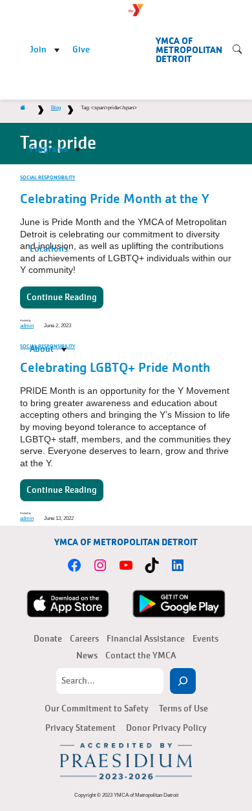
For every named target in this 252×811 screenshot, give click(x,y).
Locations (49, 248)
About (42, 348)
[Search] (183, 681)
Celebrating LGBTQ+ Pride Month (115, 367)
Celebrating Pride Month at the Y (114, 199)
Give (81, 49)
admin (27, 518)
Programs (48, 149)
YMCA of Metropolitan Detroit (189, 50)
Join (38, 49)
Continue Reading (61, 489)
